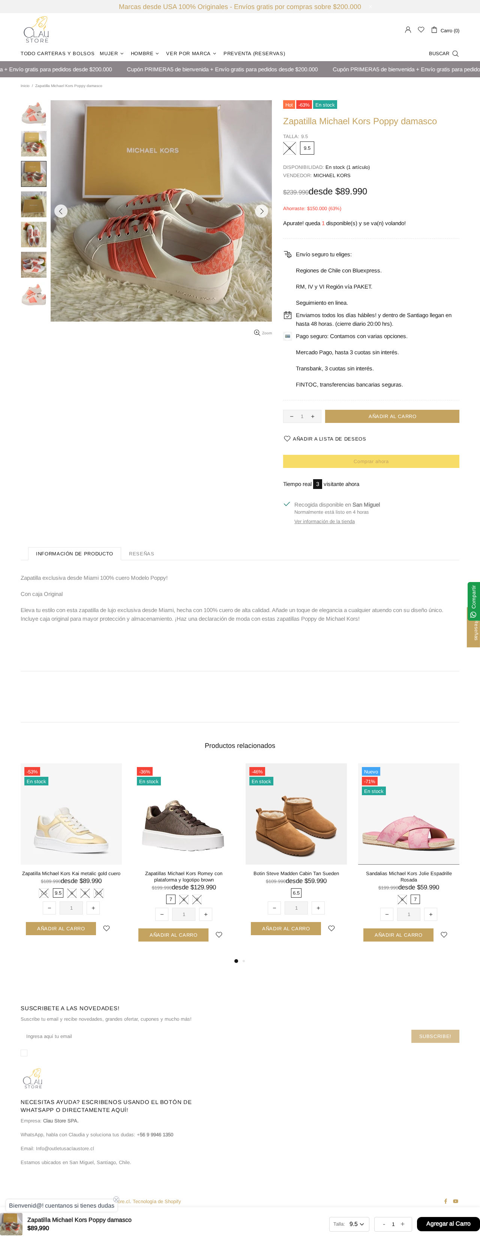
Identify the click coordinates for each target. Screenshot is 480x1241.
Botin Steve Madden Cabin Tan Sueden (296, 873)
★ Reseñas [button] (476, 627)
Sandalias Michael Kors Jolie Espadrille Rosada (409, 877)
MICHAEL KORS (332, 175)
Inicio (25, 86)
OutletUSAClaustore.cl (36, 29)
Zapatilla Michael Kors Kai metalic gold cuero (71, 873)
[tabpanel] (71, 856)
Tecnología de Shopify (157, 1201)
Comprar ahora (371, 461)
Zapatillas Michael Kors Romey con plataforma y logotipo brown (183, 877)
